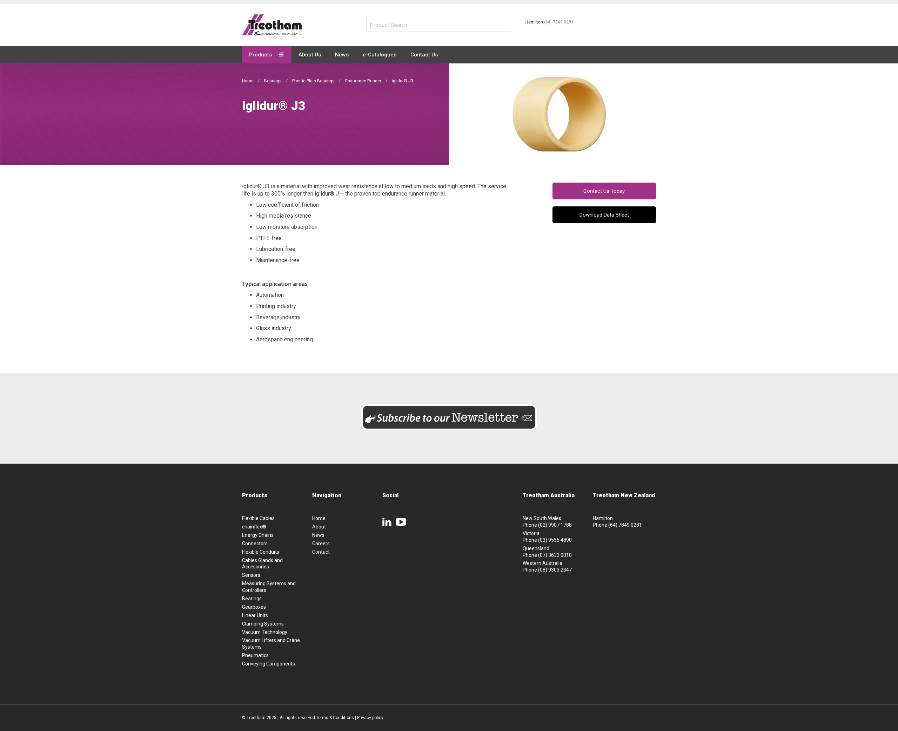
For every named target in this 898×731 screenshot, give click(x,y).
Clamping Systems (263, 624)
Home (248, 80)
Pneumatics (255, 655)
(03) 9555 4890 (555, 540)
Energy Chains (258, 535)
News (318, 535)
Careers (321, 543)
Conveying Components (268, 664)
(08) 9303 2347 (555, 570)
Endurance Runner (363, 80)
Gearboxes (254, 607)
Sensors (251, 575)
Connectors (255, 543)
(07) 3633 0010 (555, 555)
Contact (321, 552)
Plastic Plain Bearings (314, 80)
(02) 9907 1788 (555, 525)
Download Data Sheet (604, 215)
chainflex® (254, 527)
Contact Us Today (604, 191)
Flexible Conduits (260, 552)
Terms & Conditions (335, 717)
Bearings (273, 80)
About (319, 527)
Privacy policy (370, 717)
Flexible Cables (258, 518)
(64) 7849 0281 (559, 22)
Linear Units (255, 615)
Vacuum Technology (264, 632)
